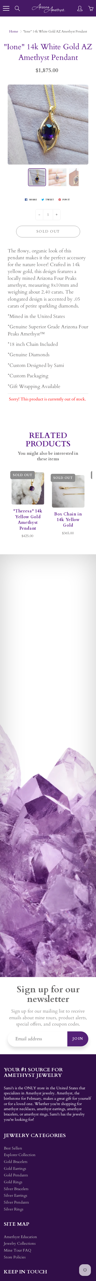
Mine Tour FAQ (17, 1250)
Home (13, 31)
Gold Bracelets (15, 1161)
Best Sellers (13, 1148)
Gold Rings (13, 1182)
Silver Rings (13, 1209)
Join (77, 1038)
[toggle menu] (6, 8)
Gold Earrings (15, 1168)
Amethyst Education (20, 1237)
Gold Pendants (16, 1175)
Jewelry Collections (20, 1243)
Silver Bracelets (16, 1189)
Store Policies (15, 1257)
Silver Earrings (15, 1195)
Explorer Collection (20, 1155)
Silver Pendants (16, 1202)
